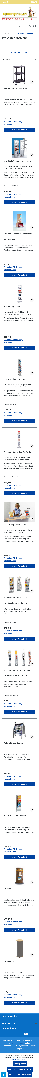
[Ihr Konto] (29, 26)
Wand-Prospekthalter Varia (16, 816)
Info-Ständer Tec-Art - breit (16, 597)
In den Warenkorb (19, 129)
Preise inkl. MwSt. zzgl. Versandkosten (13, 122)
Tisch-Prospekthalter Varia (16, 525)
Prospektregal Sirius (13, 306)
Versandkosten (18, 1043)
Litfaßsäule (9, 888)
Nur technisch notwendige (20, 1069)
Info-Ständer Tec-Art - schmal (17, 670)
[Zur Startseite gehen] (19, 14)
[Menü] (4, 26)
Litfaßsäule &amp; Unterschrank (18, 234)
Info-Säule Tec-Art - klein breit (17, 161)
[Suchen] (20, 26)
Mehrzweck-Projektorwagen (16, 88)
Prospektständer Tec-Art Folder (18, 452)
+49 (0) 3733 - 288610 (28, 2)
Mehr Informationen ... (19, 1059)
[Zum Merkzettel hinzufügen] (32, 82)
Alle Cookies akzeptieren (20, 1075)
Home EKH (6, 2)
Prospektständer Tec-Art (15, 379)
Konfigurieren (20, 1064)
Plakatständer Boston (13, 743)
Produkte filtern (21, 52)
